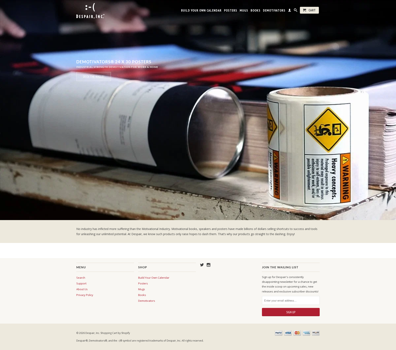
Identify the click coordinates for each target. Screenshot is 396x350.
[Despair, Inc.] (105, 11)
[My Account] (289, 10)
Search (80, 277)
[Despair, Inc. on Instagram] (208, 265)
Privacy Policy (84, 295)
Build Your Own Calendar (201, 10)
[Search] (295, 10)
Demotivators (274, 10)
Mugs (244, 10)
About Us (82, 289)
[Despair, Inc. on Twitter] (202, 265)
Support (81, 283)
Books (255, 10)
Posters (230, 10)
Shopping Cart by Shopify (115, 333)
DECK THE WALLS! (93, 76)
